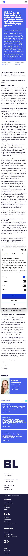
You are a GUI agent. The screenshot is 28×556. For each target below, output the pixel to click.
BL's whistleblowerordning (10, 536)
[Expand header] (26, 2)
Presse (5, 509)
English (5, 548)
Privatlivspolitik (7, 550)
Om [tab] (23, 253)
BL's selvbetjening (8, 503)
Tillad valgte (14, 300)
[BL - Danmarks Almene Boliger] (3, 2)
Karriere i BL (7, 521)
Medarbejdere (7, 519)
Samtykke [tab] (5, 253)
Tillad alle (14, 296)
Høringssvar (7, 532)
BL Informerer (7, 507)
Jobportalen (7, 505)
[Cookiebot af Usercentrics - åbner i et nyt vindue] (20, 250)
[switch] (24, 281)
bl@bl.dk (7, 487)
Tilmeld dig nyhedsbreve (10, 524)
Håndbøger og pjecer (9, 534)
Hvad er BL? (7, 517)
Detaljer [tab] (14, 253)
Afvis (14, 304)
